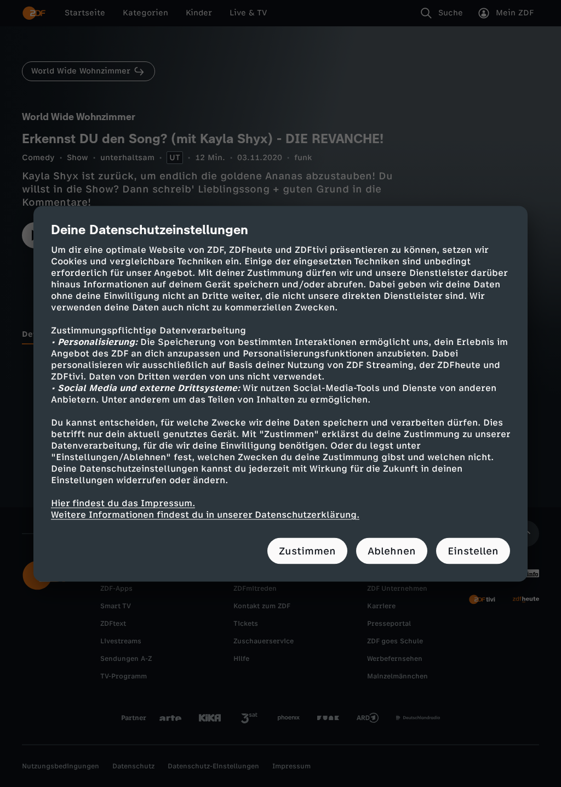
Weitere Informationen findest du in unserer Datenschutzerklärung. (205, 514)
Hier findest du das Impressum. (123, 502)
